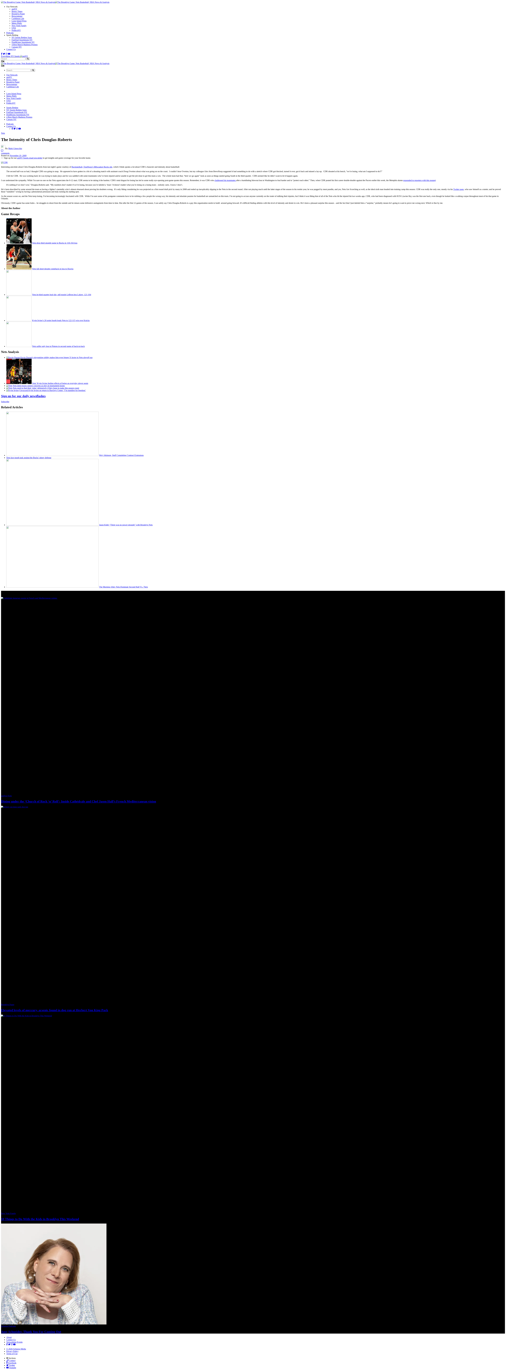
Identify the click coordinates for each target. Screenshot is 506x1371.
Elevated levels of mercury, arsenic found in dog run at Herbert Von (54, 1010)
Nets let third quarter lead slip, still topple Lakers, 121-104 (61, 294)
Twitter (11, 1365)
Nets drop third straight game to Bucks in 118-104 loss (54, 243)
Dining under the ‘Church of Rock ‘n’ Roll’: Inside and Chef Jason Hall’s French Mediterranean (78, 801)
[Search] (28, 58)
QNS (14, 28)
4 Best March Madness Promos (25, 44)
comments (5, 153)
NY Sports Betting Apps (22, 37)
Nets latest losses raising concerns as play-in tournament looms (39, 386)
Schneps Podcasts (8, 1326)
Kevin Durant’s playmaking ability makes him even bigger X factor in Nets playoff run (56, 357)
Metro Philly (17, 23)
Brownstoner (17, 16)
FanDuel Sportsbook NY (22, 40)
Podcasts (10, 33)
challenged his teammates (225, 180)
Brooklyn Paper (18, 14)
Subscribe (5, 402)
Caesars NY (17, 47)
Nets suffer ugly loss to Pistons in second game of (58, 346)
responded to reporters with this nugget (419, 180)
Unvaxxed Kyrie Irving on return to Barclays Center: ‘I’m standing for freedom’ (52, 390)
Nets (3, 133)
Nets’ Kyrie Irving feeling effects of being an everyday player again (60, 383)
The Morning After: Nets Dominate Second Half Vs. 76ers (123, 587)
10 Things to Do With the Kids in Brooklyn (40, 1219)
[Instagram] (6, 54)
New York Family (19, 26)
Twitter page (458, 189)
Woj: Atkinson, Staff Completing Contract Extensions (121, 455)
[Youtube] (9, 54)
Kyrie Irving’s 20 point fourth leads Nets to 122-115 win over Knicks (61, 320)
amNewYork (6, 796)
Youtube (12, 1368)
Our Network (12, 75)
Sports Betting (12, 107)
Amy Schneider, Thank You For (31, 1331)
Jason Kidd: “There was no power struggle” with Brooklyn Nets (126, 525)
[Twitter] (4, 54)
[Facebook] (1, 54)
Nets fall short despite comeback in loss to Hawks (52, 269)
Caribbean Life (18, 18)
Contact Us (11, 49)
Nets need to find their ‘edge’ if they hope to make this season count (46, 388)
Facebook (12, 1363)
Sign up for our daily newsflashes (23, 396)
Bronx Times (17, 11)
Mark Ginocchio (15, 148)
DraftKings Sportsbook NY (23, 42)
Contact (11, 1360)
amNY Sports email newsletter (29, 158)
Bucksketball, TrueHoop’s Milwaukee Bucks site (92, 167)
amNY (14, 9)
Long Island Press (19, 21)
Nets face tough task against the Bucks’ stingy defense (28, 458)
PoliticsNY (16, 30)
